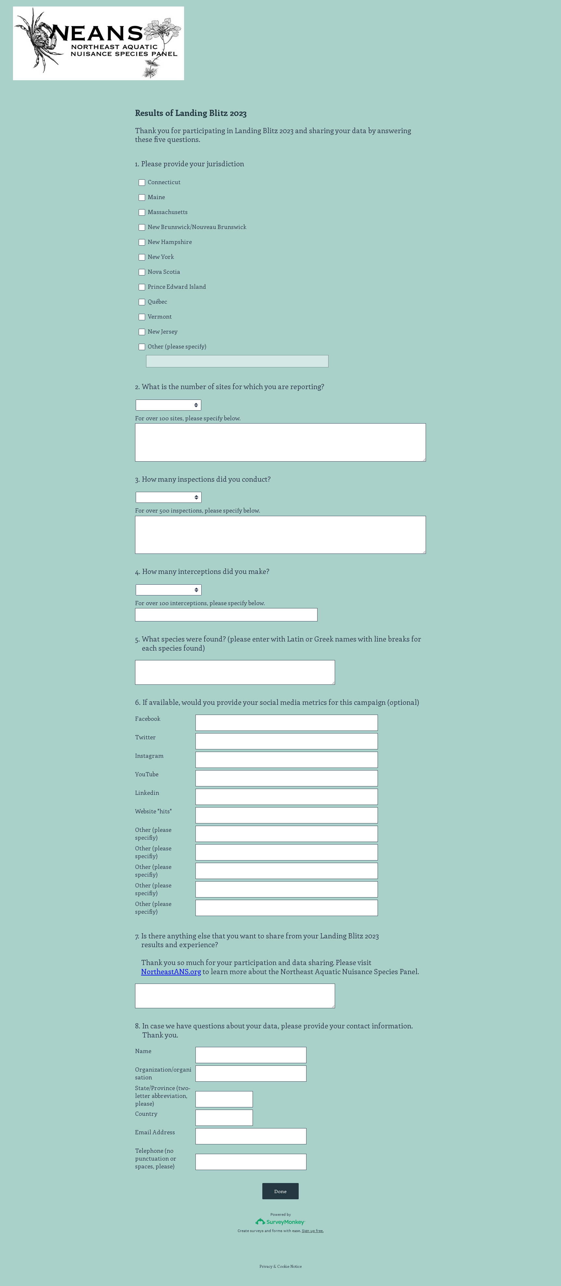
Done (280, 1191)
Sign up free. (313, 1230)
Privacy (265, 1266)
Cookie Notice (289, 1266)
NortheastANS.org (171, 971)
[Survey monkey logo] (280, 1221)
